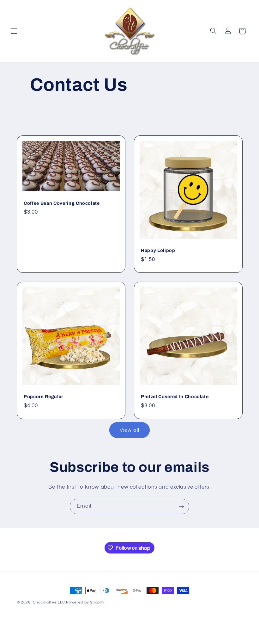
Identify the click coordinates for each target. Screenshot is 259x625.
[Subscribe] (181, 506)
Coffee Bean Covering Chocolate (62, 203)
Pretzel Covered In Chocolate (174, 396)
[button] (14, 31)
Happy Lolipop (158, 250)
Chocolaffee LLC (49, 602)
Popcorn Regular (43, 396)
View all (129, 430)
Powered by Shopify (85, 602)
